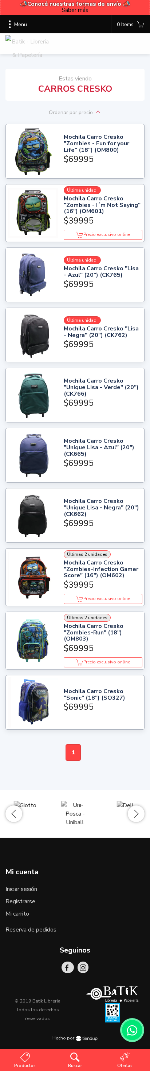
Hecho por (64, 1038)
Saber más (75, 10)
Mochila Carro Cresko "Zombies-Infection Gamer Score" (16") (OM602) (101, 569)
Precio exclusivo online (106, 234)
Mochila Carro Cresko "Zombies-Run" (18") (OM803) (93, 632)
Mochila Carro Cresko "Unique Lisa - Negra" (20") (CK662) (101, 507)
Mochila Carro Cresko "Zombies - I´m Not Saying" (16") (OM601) (102, 205)
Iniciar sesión (21, 889)
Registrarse (20, 901)
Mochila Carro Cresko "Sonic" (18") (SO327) (94, 694)
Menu (20, 24)
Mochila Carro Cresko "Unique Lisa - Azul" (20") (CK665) (99, 447)
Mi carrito (17, 914)
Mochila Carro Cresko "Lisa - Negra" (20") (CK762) (101, 332)
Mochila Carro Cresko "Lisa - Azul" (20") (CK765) (101, 272)
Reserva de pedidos (30, 930)
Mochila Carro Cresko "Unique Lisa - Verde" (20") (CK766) (101, 387)
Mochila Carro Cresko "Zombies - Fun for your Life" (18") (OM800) (96, 143)
